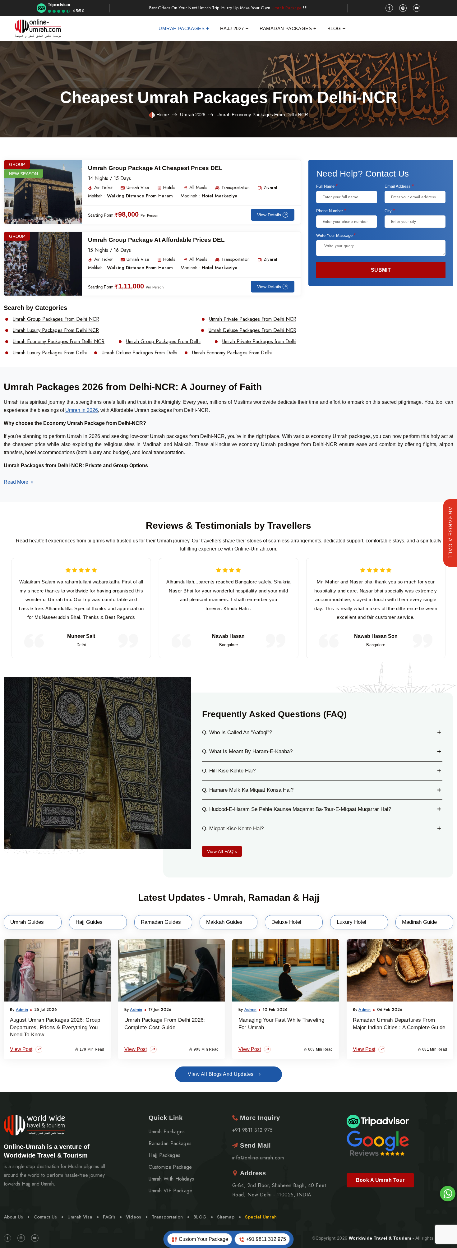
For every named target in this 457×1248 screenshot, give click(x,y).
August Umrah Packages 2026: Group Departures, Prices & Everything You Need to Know (55, 1027)
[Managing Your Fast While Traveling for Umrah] (285, 970)
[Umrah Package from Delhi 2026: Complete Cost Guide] (171, 970)
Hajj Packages (164, 1155)
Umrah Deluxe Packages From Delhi (139, 352)
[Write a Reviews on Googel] (378, 1142)
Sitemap (225, 1217)
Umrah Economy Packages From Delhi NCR (58, 341)
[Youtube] (35, 1238)
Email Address (399, 186)
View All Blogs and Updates (220, 1074)
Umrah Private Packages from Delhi (259, 341)
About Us (13, 1217)
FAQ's (109, 1217)
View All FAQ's (222, 851)
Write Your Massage (336, 235)
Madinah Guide (419, 922)
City (390, 210)
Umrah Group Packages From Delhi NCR (56, 319)
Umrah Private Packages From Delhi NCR (252, 319)
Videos (133, 1217)
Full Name (327, 186)
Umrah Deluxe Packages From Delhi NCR (252, 330)
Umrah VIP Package (170, 1190)
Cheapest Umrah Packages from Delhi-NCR (228, 97)
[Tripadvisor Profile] (378, 1121)
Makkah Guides (224, 922)
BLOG (199, 1217)
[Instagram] (21, 1238)
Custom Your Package (203, 1239)
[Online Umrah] (38, 28)
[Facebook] (7, 1238)
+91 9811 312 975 (265, 1239)
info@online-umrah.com (258, 1157)
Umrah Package (287, 8)
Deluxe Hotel (286, 922)
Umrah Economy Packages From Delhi (232, 352)
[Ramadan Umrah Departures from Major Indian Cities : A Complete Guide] (400, 970)
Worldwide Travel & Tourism (380, 1238)
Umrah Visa (79, 1217)
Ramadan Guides (161, 922)
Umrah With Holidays (171, 1179)
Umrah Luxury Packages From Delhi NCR (56, 330)
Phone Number (331, 210)
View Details (269, 214)
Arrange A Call (450, 533)
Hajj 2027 (232, 28)
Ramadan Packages (286, 28)
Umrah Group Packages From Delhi (163, 341)
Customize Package (170, 1167)
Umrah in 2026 (81, 410)
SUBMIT (381, 270)
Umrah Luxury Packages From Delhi (50, 352)
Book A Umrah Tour (380, 1180)
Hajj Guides (89, 922)
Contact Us (45, 1217)
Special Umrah (261, 1217)
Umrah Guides (27, 922)
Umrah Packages (182, 28)
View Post (21, 1049)
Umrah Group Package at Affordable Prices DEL (156, 240)
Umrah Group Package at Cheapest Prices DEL (155, 168)
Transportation (167, 1217)
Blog (334, 28)
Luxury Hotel (351, 922)
